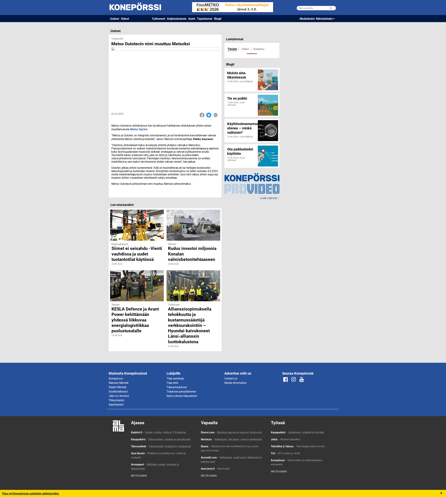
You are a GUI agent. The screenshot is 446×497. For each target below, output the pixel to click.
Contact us (230, 378)
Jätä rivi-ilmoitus (119, 396)
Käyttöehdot (116, 404)
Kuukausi (258, 49)
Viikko (245, 49)
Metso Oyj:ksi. (139, 129)
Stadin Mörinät (117, 387)
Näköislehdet (324, 18)
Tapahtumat (204, 18)
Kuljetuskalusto (176, 18)
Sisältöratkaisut (118, 391)
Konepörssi (116, 378)
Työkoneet (158, 18)
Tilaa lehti (172, 383)
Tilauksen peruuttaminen (181, 391)
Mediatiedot (307, 18)
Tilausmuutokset (177, 387)
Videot (125, 18)
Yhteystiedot (116, 400)
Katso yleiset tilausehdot (182, 396)
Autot (191, 18)
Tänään (232, 49)
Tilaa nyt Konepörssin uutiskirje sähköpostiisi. (30, 493)
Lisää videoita (269, 198)
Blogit (217, 18)
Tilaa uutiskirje (175, 378)
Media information (235, 383)
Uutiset (114, 18)
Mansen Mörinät (118, 383)
